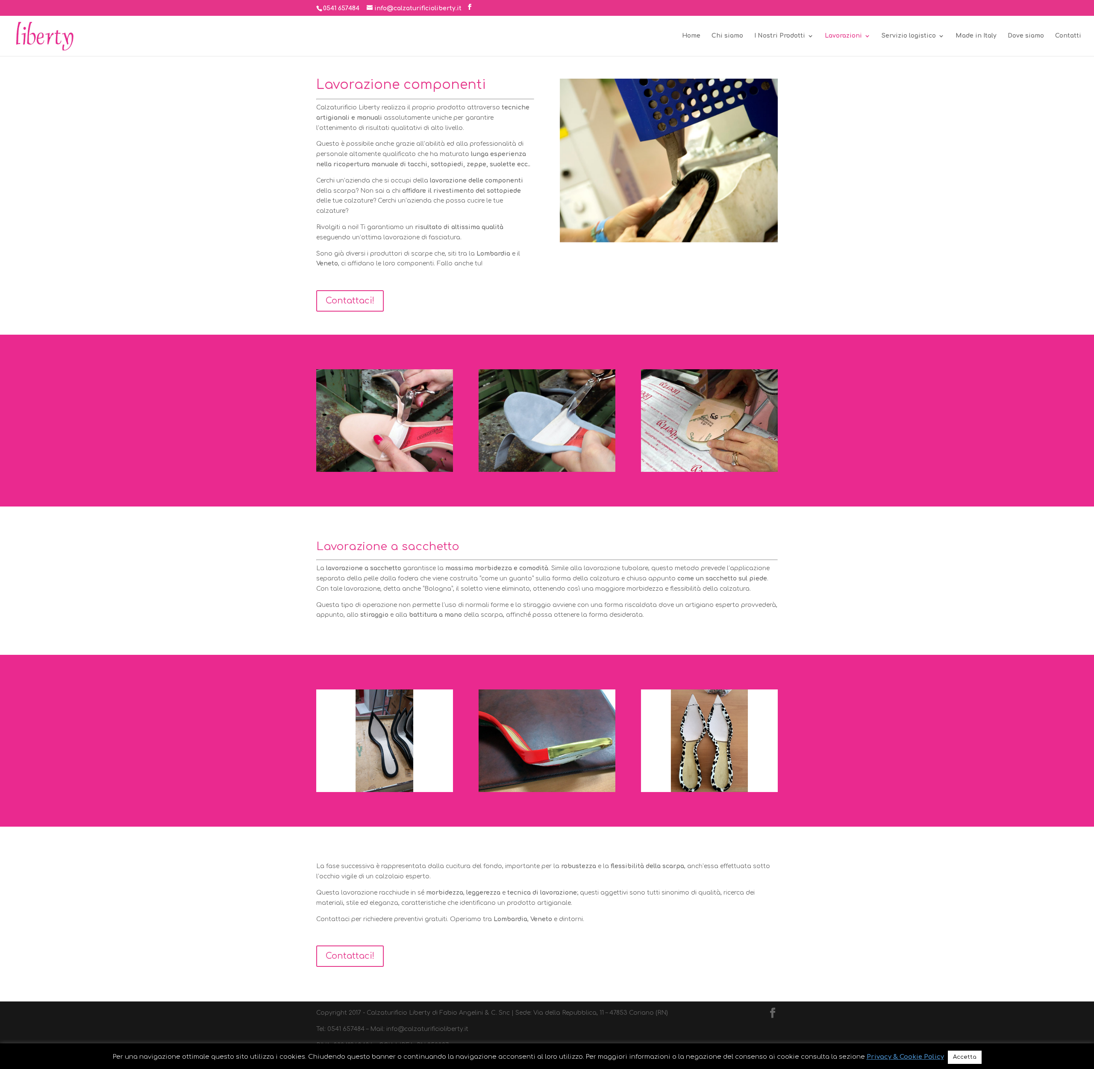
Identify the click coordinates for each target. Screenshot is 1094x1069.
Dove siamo (1026, 36)
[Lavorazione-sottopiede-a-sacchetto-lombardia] (547, 790)
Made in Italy (976, 36)
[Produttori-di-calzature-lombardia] (384, 470)
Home (691, 36)
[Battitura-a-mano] (709, 470)
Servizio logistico (909, 36)
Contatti (1068, 36)
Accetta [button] (964, 1057)
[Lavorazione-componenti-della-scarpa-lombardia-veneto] (669, 240)
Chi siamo (727, 36)
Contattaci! (350, 301)
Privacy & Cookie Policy (905, 1056)
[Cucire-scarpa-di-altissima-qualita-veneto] (547, 470)
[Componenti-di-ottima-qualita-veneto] (384, 790)
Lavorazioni (843, 36)
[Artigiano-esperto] (709, 790)
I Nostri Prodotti (779, 36)
